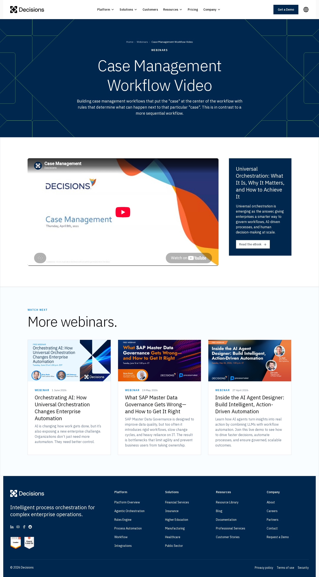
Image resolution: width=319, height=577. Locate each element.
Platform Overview (127, 502)
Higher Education (176, 520)
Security (303, 568)
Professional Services (230, 528)
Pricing (193, 10)
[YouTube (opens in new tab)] (18, 527)
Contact (272, 528)
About (271, 502)
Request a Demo (278, 537)
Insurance (172, 511)
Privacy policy (264, 568)
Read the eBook (250, 244)
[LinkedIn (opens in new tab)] (12, 527)
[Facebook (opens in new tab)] (24, 527)
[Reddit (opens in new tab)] (30, 527)
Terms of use (285, 568)
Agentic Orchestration (129, 511)
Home (129, 41)
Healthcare (172, 537)
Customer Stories (228, 537)
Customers (150, 10)
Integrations (123, 546)
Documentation (226, 520)
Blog (219, 511)
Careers (272, 511)
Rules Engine (123, 520)
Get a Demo (286, 10)
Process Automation (128, 528)
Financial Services (177, 502)
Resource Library (227, 502)
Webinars (142, 41)
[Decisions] (27, 9)
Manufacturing (175, 528)
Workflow (121, 537)
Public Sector (174, 546)
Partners (272, 520)
